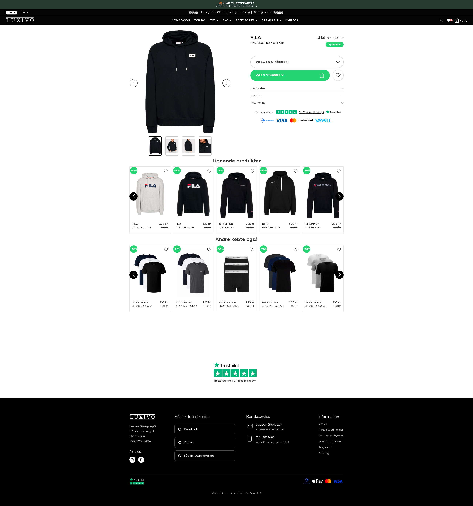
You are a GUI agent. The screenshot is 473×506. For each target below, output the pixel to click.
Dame (24, 12)
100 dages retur (262, 12)
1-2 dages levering (239, 12)
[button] (134, 83)
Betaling (323, 453)
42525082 (268, 437)
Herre (11, 12)
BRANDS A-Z (270, 20)
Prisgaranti (324, 447)
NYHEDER (292, 20)
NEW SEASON (181, 20)
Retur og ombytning (331, 435)
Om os (322, 423)
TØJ (213, 20)
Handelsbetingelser (330, 429)
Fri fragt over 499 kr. (213, 12)
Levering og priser (329, 441)
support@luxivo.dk (269, 424)
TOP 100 (200, 20)
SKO (226, 20)
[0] (448, 20)
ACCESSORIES (245, 20)
